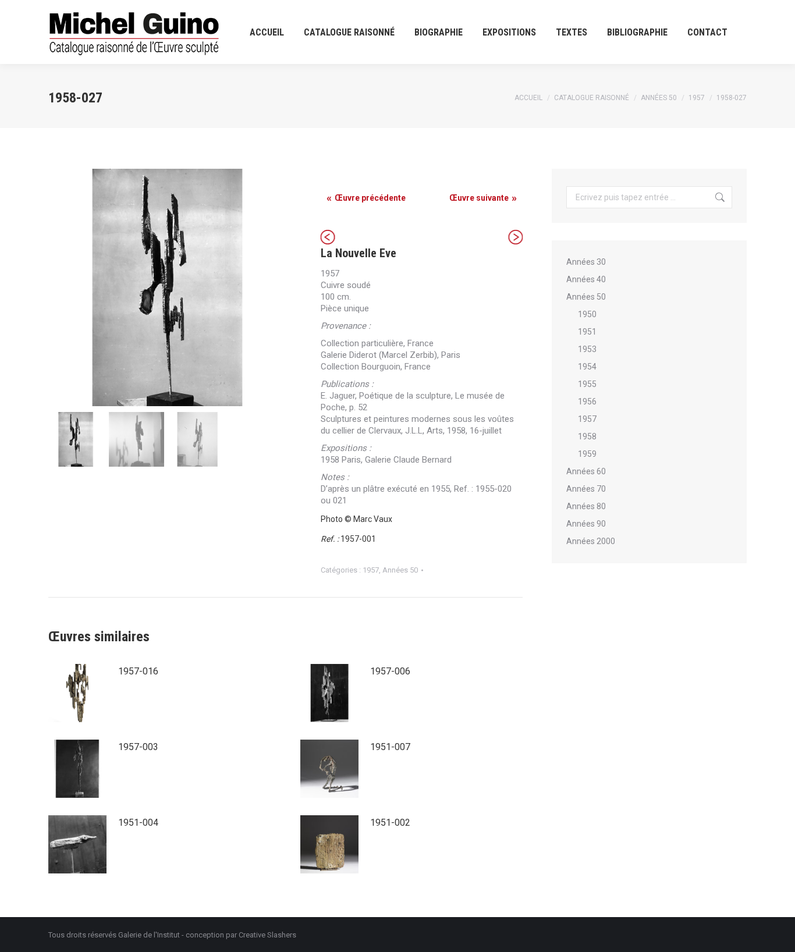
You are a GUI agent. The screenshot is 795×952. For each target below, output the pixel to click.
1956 (587, 401)
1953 (587, 349)
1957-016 (138, 671)
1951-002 (390, 822)
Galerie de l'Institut (149, 934)
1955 (587, 384)
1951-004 (138, 822)
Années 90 (586, 523)
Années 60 (586, 471)
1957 (371, 570)
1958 (587, 436)
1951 (587, 331)
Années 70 (586, 488)
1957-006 (390, 671)
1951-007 (390, 746)
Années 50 (400, 570)
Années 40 (586, 279)
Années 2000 (590, 541)
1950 (587, 314)
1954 (587, 366)
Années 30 (586, 262)
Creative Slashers (267, 934)
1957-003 (138, 746)
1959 (587, 454)
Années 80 (586, 506)
